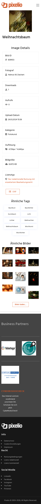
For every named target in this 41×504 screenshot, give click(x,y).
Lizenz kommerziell (11, 463)
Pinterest (7, 488)
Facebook (8, 479)
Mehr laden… (20, 304)
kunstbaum (12, 214)
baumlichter (29, 208)
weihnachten (29, 220)
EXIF (14, 191)
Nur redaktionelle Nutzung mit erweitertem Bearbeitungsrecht (20, 180)
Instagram (8, 482)
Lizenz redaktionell (11, 459)
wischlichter (20, 232)
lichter (12, 220)
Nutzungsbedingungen (13, 456)
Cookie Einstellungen (12, 443)
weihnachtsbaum (12, 226)
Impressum (8, 447)
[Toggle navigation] (38, 5)
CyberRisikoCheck (12, 391)
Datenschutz (9, 440)
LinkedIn (7, 476)
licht (29, 214)
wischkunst (29, 226)
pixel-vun (38, 296)
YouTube (7, 485)
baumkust (12, 208)
